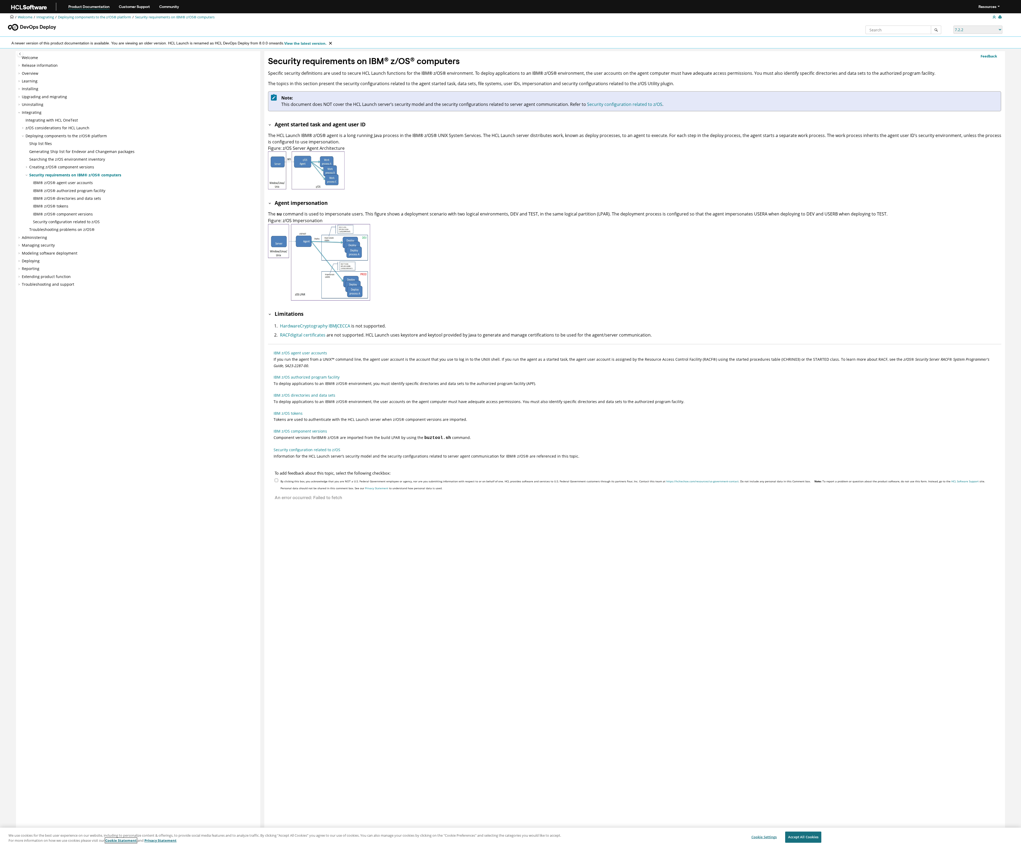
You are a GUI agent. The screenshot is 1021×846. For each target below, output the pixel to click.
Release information (40, 65)
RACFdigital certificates (302, 335)
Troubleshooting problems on (62, 229)
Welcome (30, 57)
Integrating (45, 17)
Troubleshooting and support (48, 284)
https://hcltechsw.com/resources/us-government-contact (702, 481)
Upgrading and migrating (44, 96)
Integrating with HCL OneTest (52, 120)
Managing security (38, 245)
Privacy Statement (376, 488)
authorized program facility (69, 190)
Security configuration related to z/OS (66, 221)
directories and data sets (67, 198)
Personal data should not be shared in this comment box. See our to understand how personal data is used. (361, 488)
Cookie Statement (121, 840)
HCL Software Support (965, 481)
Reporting (30, 268)
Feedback (989, 56)
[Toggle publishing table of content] (20, 54)
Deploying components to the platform (94, 17)
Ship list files (40, 143)
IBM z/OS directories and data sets (304, 395)
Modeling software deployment (49, 253)
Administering (34, 237)
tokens (50, 206)
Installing (30, 88)
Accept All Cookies (803, 837)
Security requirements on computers (175, 17)
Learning (29, 81)
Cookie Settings (764, 837)
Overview (30, 73)
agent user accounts (63, 182)
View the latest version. (305, 43)
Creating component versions (61, 166)
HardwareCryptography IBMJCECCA (315, 326)
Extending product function (46, 276)
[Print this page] (1000, 17)
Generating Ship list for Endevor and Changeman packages (82, 151)
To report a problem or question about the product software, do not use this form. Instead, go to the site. (899, 481)
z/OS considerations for (57, 127)
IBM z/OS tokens (288, 413)
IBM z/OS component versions (300, 431)
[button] (20, 57)
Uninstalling (32, 104)
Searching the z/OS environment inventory (67, 159)
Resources (987, 6)
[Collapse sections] (995, 17)
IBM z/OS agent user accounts (300, 352)
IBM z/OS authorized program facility (307, 377)
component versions (63, 214)
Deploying (31, 260)
